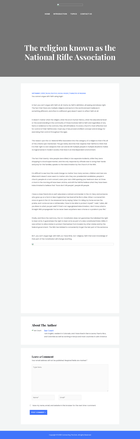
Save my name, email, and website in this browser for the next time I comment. (64, 405)
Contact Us (86, 14)
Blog (48, 93)
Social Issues (63, 93)
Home (47, 14)
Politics (54, 93)
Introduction (60, 14)
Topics (73, 14)
